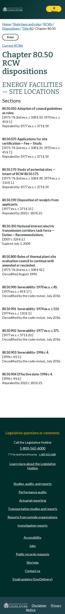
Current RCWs (12, 46)
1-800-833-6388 (47, 454)
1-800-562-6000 (32, 448)
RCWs (47, 24)
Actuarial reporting (32, 500)
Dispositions (11, 28)
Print (10, 37)
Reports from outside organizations (32, 517)
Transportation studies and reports (32, 509)
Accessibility (32, 537)
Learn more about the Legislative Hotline (32, 466)
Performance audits (33, 492)
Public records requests (32, 554)
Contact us (32, 571)
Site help (33, 562)
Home (6, 24)
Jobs (32, 546)
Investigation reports (32, 525)
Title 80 (27, 28)
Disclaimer (39, 605)
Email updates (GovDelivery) (32, 579)
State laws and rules (27, 24)
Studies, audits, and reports (33, 484)
